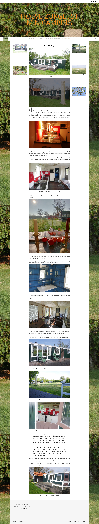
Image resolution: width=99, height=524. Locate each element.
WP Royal (22, 521)
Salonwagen (66, 38)
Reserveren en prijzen (53, 38)
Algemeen (32, 38)
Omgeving (41, 38)
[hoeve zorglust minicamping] (5, 39)
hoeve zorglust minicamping (49, 19)
